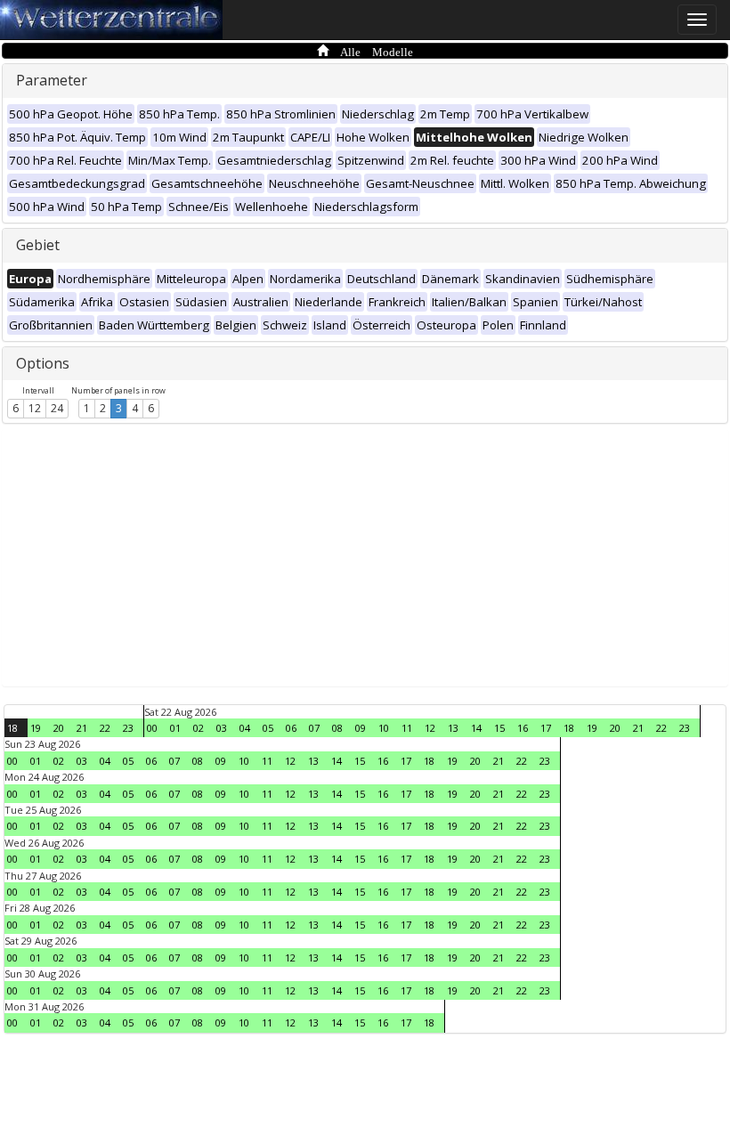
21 (82, 727)
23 (128, 727)
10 (383, 727)
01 (175, 727)
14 (476, 727)
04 (244, 727)
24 (57, 408)
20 (58, 727)
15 (499, 727)
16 (522, 727)
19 (35, 727)
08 (337, 727)
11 (407, 727)
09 (360, 727)
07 (314, 727)
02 (198, 727)
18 (12, 727)
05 (268, 727)
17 (545, 727)
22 (105, 727)
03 (221, 727)
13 (453, 727)
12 (34, 408)
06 (291, 727)
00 (152, 727)
